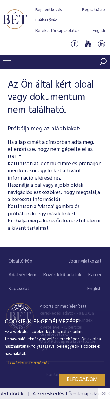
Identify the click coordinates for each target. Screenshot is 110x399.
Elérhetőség (46, 20)
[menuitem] (20, 261)
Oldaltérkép (20, 261)
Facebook (74, 44)
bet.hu (48, 163)
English (99, 30)
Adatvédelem (22, 275)
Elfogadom (82, 379)
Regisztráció (93, 9)
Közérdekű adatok (62, 275)
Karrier (94, 275)
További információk (28, 363)
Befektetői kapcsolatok (57, 30)
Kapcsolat (19, 289)
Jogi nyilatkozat (85, 261)
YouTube (88, 44)
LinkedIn (101, 44)
